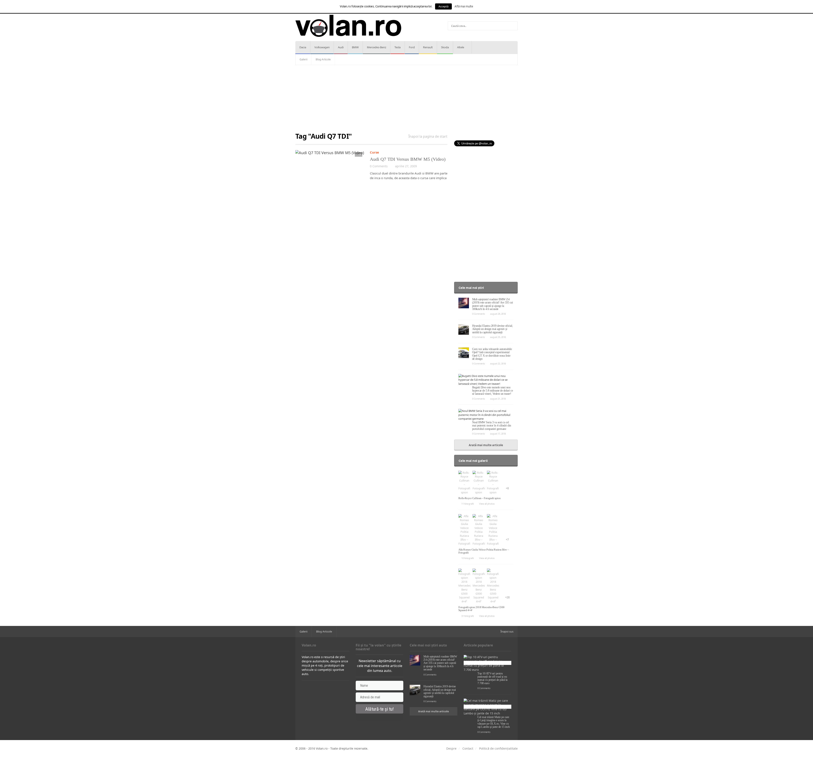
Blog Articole (323, 59)
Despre (451, 748)
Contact (467, 748)
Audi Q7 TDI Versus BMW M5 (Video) (407, 159)
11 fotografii (467, 503)
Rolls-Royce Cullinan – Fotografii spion (479, 498)
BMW (355, 47)
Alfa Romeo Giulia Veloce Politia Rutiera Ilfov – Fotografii (483, 551)
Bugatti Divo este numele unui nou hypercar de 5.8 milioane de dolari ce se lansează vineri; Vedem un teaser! (492, 391)
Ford (412, 47)
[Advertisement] (406, 99)
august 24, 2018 (498, 313)
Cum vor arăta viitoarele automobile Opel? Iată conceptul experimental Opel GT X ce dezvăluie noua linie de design (492, 353)
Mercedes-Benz (376, 47)
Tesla (397, 47)
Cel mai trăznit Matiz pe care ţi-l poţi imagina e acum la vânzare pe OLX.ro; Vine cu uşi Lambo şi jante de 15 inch (493, 721)
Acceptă (443, 6)
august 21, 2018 (498, 398)
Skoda (445, 47)
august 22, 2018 (498, 363)
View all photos (487, 503)
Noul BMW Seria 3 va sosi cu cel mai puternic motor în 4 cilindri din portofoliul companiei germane (491, 425)
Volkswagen (322, 47)
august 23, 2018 (498, 337)
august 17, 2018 (498, 433)
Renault (428, 47)
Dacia (302, 47)
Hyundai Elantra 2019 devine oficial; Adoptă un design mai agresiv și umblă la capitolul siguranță (492, 329)
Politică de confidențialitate (498, 748)
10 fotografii (467, 558)
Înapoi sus (507, 631)
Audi (341, 47)
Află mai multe (464, 6)
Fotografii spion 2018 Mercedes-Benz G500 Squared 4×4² (481, 609)
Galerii (303, 59)
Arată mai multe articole (486, 445)
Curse (374, 152)
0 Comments (379, 166)
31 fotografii (467, 615)
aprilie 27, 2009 (406, 166)
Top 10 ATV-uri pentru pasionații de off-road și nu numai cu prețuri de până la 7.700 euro (492, 678)
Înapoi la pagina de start (427, 136)
